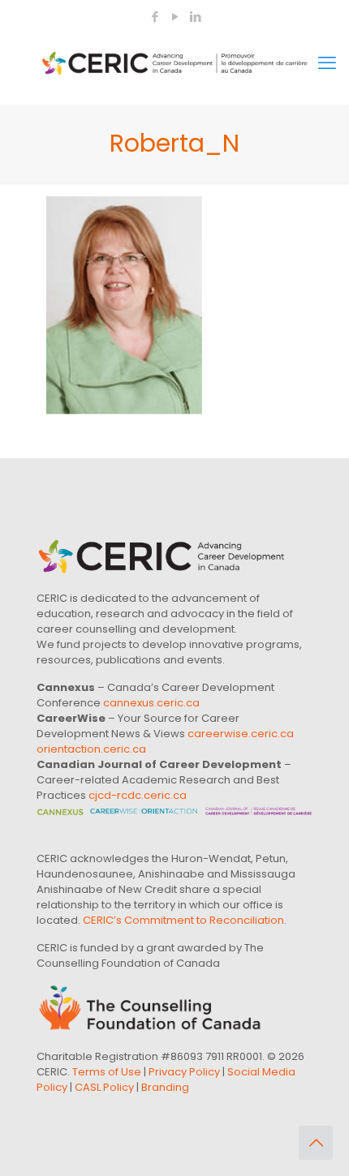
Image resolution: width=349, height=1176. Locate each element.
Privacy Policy (184, 1071)
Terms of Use (106, 1071)
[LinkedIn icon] (195, 16)
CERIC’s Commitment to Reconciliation (183, 920)
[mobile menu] (327, 63)
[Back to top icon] (316, 1143)
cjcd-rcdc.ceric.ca (137, 795)
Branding (165, 1087)
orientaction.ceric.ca (91, 749)
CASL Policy (104, 1087)
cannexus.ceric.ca (151, 702)
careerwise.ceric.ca (240, 733)
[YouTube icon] (175, 16)
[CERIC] (174, 63)
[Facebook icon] (155, 16)
